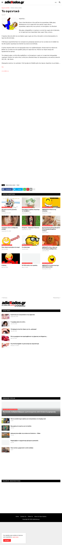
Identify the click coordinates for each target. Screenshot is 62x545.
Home (17, 516)
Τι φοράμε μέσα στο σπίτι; (18, 322)
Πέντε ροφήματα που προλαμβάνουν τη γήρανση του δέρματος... (29, 336)
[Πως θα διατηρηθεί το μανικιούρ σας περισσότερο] (6, 345)
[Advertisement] (27, 90)
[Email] (31, 189)
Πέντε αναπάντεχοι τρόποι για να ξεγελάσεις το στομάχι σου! (28, 418)
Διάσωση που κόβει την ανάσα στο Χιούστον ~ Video (25, 433)
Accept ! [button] (7, 540)
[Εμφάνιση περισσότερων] (34, 189)
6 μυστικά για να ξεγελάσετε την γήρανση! (23, 314)
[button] (2, 2)
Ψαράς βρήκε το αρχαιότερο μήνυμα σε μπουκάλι (24, 440)
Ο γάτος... (4, 265)
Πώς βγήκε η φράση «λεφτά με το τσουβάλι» (30, 210)
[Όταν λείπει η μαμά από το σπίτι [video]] (6, 449)
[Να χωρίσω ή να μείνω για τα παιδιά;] (6, 428)
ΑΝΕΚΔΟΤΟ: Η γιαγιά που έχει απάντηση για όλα (50, 266)
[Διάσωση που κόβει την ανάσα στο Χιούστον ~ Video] (6, 435)
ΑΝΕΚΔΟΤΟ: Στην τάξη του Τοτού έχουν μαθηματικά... (49, 248)
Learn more (15, 537)
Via (2, 67)
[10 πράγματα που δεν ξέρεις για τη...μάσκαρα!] (6, 331)
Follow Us (30, 516)
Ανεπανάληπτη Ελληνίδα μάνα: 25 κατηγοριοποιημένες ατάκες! (51, 229)
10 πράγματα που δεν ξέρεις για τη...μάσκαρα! (23, 329)
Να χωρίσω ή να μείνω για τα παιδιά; (21, 426)
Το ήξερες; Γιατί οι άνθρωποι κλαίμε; (10, 228)
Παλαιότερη (56, 297)
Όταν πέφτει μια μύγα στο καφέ (11, 247)
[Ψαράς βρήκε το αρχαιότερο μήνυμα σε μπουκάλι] (6, 442)
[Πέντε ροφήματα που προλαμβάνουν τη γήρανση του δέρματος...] (6, 338)
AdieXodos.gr (36, 519)
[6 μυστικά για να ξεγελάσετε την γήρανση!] (6, 316)
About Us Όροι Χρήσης (40, 516)
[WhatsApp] (24, 189)
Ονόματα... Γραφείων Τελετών (30, 227)
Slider (18, 185)
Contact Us (23, 516)
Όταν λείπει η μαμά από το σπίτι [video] (22, 447)
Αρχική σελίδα (5, 7)
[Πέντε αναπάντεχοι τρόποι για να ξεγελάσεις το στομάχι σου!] (6, 420)
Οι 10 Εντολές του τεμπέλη (29, 265)
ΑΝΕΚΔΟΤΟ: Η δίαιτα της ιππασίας (49, 210)
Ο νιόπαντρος (26, 247)
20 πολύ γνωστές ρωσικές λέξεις (9, 210)
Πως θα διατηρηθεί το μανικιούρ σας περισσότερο (25, 343)
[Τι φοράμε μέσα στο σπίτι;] (6, 323)
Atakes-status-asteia (16, 7)
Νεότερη (5, 297)
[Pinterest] (27, 189)
